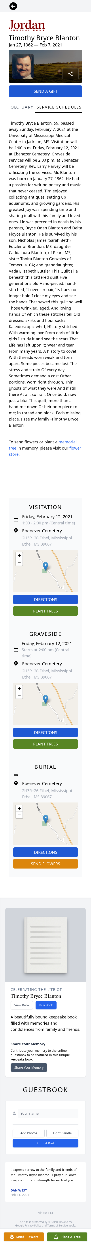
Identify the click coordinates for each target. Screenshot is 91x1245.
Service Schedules (59, 107)
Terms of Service (57, 1225)
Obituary (22, 107)
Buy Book (46, 1005)
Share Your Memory (29, 1067)
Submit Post (45, 1143)
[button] (45, 566)
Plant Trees (45, 611)
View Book (21, 1005)
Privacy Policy (33, 1225)
